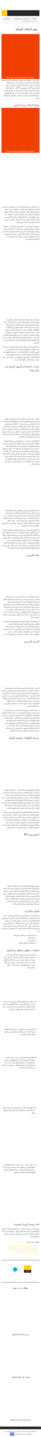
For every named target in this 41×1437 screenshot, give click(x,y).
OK (12, 1434)
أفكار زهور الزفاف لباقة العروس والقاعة (21, 1246)
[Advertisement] (20, 55)
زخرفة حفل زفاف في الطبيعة (20, 1419)
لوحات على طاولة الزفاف (21, 1377)
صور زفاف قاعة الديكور (20, 1334)
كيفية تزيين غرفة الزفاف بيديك (25, 1251)
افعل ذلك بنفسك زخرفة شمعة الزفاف (22, 1249)
